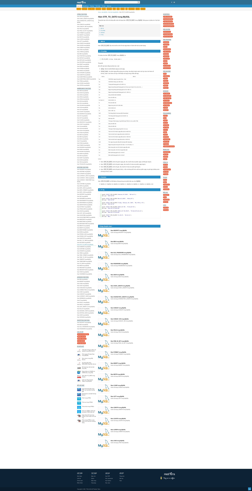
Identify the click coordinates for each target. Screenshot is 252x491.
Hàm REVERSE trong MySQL (84, 62)
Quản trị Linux (167, 32)
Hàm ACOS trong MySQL (83, 92)
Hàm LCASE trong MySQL (83, 39)
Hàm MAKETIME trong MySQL (84, 221)
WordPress (86, 6)
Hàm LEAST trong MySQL (83, 124)
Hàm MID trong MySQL (82, 54)
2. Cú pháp (102, 30)
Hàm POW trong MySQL (82, 143)
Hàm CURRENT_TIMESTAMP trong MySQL (85, 180)
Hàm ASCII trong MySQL (83, 16)
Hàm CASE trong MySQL (83, 283)
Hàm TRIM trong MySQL (83, 81)
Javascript (98, 9)
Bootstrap (109, 9)
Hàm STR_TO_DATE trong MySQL (85, 244)
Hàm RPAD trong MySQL (83, 66)
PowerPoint (166, 184)
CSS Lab (166, 207)
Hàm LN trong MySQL (82, 126)
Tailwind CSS (167, 68)
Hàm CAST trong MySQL (83, 285)
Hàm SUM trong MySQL (82, 160)
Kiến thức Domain (168, 36)
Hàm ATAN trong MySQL (83, 97)
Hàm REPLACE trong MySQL (84, 60)
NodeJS (143, 9)
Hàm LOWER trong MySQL (83, 47)
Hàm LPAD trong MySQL (83, 49)
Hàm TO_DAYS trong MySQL (84, 263)
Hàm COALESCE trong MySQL (84, 287)
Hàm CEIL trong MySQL (82, 103)
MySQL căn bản (81, 336)
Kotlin (165, 132)
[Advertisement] (86, 446)
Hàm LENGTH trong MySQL (83, 43)
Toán (165, 197)
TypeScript (166, 56)
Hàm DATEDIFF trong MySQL (84, 194)
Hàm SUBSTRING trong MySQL (84, 77)
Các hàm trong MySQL (83, 334)
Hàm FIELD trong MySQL (83, 28)
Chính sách (80, 480)
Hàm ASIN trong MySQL (82, 95)
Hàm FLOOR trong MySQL (83, 120)
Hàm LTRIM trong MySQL (83, 51)
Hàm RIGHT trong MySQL (83, 64)
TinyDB (165, 107)
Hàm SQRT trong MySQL (83, 158)
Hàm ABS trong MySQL (82, 90)
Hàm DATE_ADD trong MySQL (84, 188)
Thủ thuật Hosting (168, 34)
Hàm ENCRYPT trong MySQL (84, 322)
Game (92, 478)
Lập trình (79, 6)
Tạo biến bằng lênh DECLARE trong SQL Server (89, 363)
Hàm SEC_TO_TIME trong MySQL (85, 240)
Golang (165, 134)
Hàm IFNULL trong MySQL (83, 302)
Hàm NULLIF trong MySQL (83, 308)
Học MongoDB (167, 96)
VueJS (165, 61)
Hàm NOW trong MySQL (83, 232)
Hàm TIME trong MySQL (82, 253)
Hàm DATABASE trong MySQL (84, 298)
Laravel (165, 78)
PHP (114, 9)
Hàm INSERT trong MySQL (83, 35)
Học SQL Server (167, 103)
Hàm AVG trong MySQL (82, 101)
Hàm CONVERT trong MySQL (84, 294)
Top (249, 489)
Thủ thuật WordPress (169, 26)
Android (165, 156)
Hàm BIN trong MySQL (82, 279)
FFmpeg (166, 174)
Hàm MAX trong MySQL (82, 134)
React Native (167, 152)
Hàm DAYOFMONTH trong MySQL (85, 200)
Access (165, 187)
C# (126, 9)
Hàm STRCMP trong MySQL (83, 72)
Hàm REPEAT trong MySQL (83, 58)
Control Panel (167, 169)
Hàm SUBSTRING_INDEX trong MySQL (86, 79)
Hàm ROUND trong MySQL (83, 151)
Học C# (165, 123)
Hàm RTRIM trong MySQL (83, 68)
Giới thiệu (79, 476)
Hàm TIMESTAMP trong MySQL (84, 261)
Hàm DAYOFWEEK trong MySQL (85, 202)
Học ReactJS (167, 65)
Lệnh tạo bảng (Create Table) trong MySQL (87, 380)
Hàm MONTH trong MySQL (83, 228)
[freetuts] (87, 2)
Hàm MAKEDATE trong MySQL (84, 219)
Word (165, 182)
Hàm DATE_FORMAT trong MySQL (85, 190)
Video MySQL (81, 341)
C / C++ (79, 9)
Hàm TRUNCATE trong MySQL (84, 164)
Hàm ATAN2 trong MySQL (83, 99)
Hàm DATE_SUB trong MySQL (84, 192)
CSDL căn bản (167, 98)
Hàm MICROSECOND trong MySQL (85, 223)
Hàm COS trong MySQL (82, 107)
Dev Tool (166, 172)
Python (122, 9)
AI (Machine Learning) (169, 146)
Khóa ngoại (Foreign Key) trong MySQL (88, 354)
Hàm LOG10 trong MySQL (83, 130)
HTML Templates (168, 16)
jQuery (103, 9)
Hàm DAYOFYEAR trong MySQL (84, 204)
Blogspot (166, 88)
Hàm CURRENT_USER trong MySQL (86, 296)
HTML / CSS (91, 9)
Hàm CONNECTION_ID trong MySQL (86, 290)
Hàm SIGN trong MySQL (83, 153)
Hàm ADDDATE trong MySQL (84, 169)
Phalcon (166, 81)
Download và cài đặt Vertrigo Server (89, 394)
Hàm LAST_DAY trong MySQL (84, 213)
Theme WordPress (168, 19)
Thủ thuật (98, 6)
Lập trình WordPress (168, 24)
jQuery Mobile (167, 49)
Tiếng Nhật (166, 199)
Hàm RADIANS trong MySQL (84, 147)
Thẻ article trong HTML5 (88, 406)
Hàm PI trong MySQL (82, 141)
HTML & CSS (167, 51)
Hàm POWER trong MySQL (83, 145)
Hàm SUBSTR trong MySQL (83, 75)
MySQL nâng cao (82, 338)
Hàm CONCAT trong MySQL (83, 24)
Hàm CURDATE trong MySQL (84, 173)
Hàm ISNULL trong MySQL (83, 304)
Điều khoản (80, 483)
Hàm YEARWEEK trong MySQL (84, 274)
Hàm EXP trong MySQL (82, 118)
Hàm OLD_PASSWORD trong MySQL (86, 326)
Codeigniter (166, 76)
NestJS (165, 63)
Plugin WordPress (168, 21)
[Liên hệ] (174, 2)
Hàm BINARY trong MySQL (83, 281)
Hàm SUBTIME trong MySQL (84, 249)
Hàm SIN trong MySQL (82, 155)
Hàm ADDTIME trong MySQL (84, 171)
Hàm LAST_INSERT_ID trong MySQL (86, 306)
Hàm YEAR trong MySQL (83, 272)
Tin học (103, 6)
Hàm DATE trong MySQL (83, 186)
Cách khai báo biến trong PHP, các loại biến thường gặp (88, 390)
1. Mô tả (101, 28)
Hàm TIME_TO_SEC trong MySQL (85, 257)
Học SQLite (166, 105)
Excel (165, 180)
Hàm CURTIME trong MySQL (84, 183)
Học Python (108, 480)
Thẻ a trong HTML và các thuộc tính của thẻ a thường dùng (88, 421)
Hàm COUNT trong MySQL (83, 111)
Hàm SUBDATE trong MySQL (84, 246)
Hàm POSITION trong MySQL (84, 56)
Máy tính (93, 476)
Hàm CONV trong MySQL (83, 292)
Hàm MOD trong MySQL (82, 139)
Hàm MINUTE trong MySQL (83, 225)
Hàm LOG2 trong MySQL (83, 132)
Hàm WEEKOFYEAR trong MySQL (85, 270)
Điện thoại (93, 480)
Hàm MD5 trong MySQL (82, 324)
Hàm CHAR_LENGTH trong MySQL (85, 18)
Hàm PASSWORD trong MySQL (84, 329)
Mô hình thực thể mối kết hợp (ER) (88, 367)
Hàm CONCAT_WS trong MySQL (85, 26)
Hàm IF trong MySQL (82, 300)
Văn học (166, 202)
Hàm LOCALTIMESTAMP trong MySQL (86, 217)
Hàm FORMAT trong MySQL (83, 33)
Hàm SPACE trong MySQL (83, 70)
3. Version (102, 32)
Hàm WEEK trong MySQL (83, 265)
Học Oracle (166, 100)
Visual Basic (167, 139)
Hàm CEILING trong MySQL (83, 105)
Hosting (92, 6)
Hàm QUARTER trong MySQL (84, 238)
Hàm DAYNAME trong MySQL (84, 198)
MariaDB (166, 110)
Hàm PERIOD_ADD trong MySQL (85, 234)
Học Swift (166, 127)
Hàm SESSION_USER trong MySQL (85, 311)
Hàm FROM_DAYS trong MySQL (84, 209)
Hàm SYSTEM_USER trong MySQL (85, 313)
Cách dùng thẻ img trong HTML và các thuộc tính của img (89, 416)
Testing (165, 167)
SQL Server (131, 9)
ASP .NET (166, 141)
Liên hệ (79, 478)
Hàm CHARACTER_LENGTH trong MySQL (85, 21)
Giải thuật (84, 9)
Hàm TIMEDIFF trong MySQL (84, 259)
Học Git (165, 164)
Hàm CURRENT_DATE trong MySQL (86, 175)
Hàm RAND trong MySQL (83, 149)
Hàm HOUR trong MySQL (83, 211)
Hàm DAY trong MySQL (82, 196)
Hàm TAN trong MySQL (82, 162)
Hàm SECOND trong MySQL (84, 242)
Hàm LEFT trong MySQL (83, 41)
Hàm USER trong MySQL (83, 315)
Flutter (165, 159)
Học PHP (107, 476)
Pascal (165, 120)
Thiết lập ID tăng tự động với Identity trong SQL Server (89, 350)
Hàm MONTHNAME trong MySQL (85, 230)
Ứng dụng (93, 483)
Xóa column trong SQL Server (87, 359)
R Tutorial (166, 144)
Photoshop (166, 189)
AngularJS (166, 44)
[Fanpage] (171, 2)
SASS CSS (166, 58)
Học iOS (166, 154)
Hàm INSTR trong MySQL (83, 37)
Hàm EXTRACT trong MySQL (84, 207)
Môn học (109, 6)
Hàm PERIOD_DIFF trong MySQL (85, 236)
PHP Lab (166, 210)
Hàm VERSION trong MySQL (84, 317)
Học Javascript (109, 478)
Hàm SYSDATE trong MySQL (84, 251)
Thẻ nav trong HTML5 (87, 402)
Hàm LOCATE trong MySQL (83, 45)
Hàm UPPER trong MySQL (83, 85)
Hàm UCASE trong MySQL (83, 83)
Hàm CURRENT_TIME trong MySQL (85, 178)
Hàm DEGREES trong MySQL (84, 113)
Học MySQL (166, 93)
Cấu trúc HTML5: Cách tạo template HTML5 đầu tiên (88, 411)
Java (118, 9)
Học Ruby (166, 125)
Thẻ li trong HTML (86, 398)
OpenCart (166, 83)
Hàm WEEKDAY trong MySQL (84, 267)
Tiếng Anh (166, 195)
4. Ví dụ (101, 34)
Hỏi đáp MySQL (81, 343)
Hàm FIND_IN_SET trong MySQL (85, 30)
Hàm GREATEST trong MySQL (84, 122)
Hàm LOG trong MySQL (82, 128)
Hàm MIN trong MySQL (82, 137)
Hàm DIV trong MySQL (82, 116)
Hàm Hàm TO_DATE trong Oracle (88, 376)
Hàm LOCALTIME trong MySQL (84, 215)
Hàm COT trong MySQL (82, 109)
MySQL (137, 9)
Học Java (107, 483)
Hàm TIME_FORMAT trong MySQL (85, 255)
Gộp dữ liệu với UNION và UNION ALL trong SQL (88, 372)
